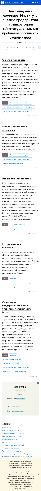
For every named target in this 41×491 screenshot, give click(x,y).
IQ (10, 103)
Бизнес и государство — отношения (16, 128)
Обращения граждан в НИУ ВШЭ (13, 445)
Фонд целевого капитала (10, 448)
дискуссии (13, 279)
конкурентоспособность (22, 103)
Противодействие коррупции (12, 451)
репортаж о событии (10, 363)
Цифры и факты (7, 427)
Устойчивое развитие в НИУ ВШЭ (13, 433)
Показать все (13, 407)
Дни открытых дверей (15, 411)
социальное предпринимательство (15, 371)
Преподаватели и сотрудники (12, 436)
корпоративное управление (13, 107)
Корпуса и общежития (9, 439)
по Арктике (21, 398)
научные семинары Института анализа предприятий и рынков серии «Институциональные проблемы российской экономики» (17, 111)
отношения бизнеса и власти (13, 163)
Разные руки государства (16, 178)
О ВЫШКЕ (6, 424)
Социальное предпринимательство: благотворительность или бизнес (16, 307)
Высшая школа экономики (14, 2)
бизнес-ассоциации (20, 155)
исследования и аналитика (12, 283)
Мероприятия (20, 387)
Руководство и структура (10, 430)
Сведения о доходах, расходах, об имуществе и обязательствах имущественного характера (17, 455)
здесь (14, 472)
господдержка (19, 225)
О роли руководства (13, 59)
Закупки (4, 442)
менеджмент (29, 107)
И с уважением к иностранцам (12, 245)
